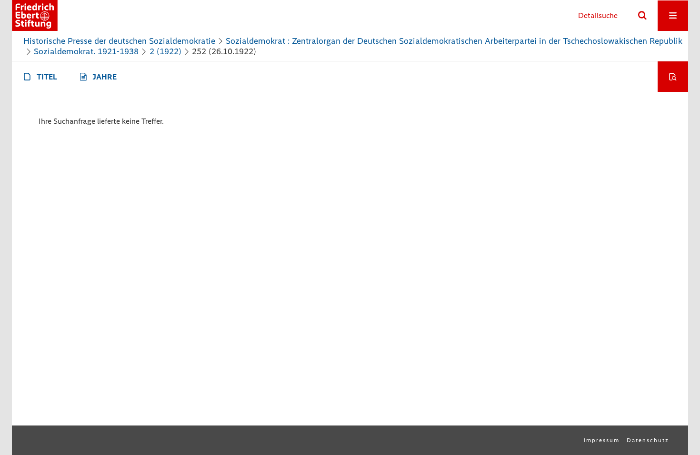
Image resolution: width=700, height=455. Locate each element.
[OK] (642, 15)
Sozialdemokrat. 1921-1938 (86, 51)
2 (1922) (165, 51)
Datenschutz (648, 440)
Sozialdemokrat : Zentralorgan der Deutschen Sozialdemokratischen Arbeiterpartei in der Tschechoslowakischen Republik (454, 41)
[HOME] (35, 15)
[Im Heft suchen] (673, 76)
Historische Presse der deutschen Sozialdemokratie (119, 41)
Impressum (602, 440)
